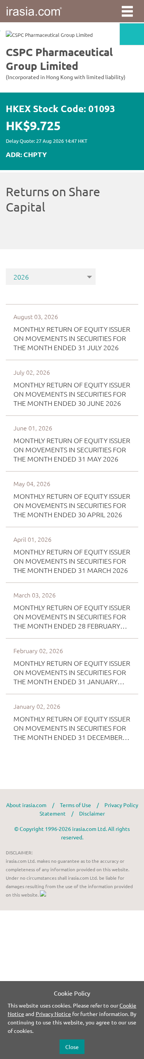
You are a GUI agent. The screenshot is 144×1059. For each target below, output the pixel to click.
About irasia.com (26, 804)
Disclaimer (92, 813)
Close (72, 1046)
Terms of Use (75, 804)
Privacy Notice (53, 1013)
